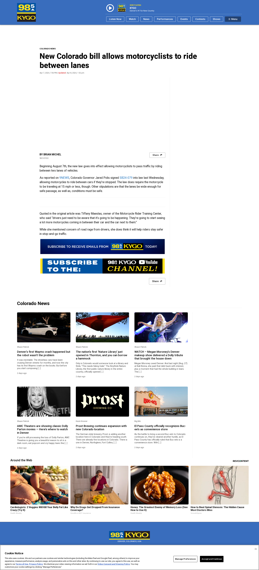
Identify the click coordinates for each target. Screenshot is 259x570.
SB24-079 (126, 178)
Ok (256, 549)
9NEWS (64, 178)
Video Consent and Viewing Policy (114, 564)
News (146, 19)
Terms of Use (22, 564)
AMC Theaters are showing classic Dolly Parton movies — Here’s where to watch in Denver (42, 429)
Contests (200, 19)
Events (184, 19)
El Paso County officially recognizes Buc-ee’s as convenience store (160, 427)
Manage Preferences (185, 559)
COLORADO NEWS (48, 49)
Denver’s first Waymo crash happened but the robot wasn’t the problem (43, 353)
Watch (132, 19)
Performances (165, 19)
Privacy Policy (36, 564)
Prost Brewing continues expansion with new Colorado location (101, 427)
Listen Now (115, 19)
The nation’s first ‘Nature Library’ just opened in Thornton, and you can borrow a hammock (101, 355)
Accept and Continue (212, 559)
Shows (216, 19)
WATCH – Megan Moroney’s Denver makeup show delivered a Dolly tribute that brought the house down (158, 355)
